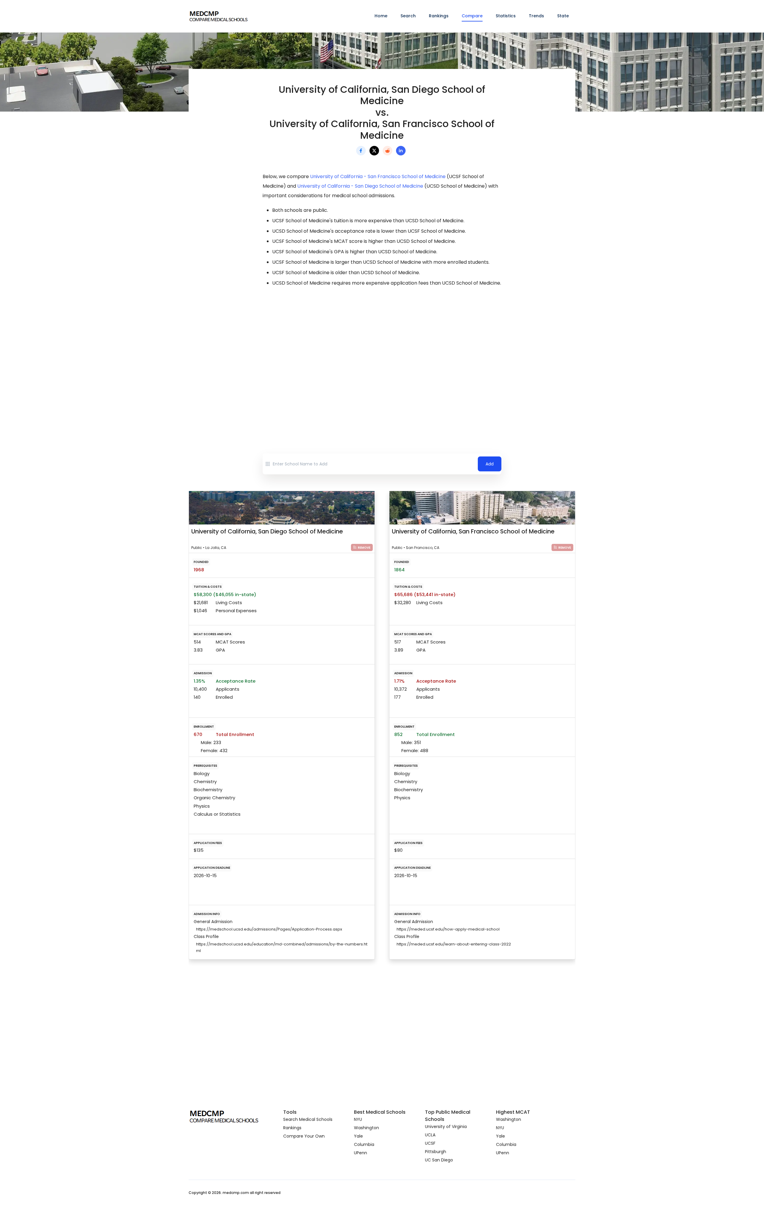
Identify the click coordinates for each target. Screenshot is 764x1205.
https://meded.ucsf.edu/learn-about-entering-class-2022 (454, 944)
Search (408, 15)
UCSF (430, 1143)
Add (490, 464)
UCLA (430, 1135)
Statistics (506, 15)
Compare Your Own (304, 1136)
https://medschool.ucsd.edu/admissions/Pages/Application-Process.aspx (269, 929)
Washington (366, 1128)
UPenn (360, 1153)
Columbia (364, 1144)
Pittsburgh (435, 1152)
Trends (536, 15)
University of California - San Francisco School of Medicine (378, 176)
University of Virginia (446, 1127)
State (563, 15)
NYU (358, 1119)
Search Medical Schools (307, 1119)
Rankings (439, 15)
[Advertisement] (382, 344)
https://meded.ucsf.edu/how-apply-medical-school (448, 929)
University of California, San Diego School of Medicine (267, 531)
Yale (358, 1136)
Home (381, 15)
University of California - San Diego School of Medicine (360, 186)
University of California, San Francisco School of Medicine (473, 531)
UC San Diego (439, 1160)
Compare (472, 15)
